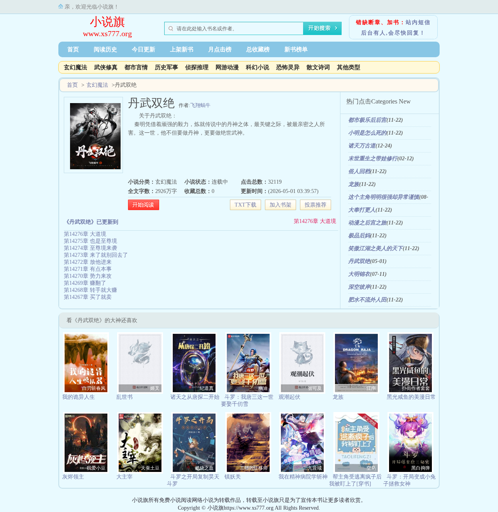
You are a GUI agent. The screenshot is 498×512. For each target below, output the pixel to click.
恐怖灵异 (288, 67)
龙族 (353, 184)
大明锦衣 (359, 274)
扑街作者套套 (416, 388)
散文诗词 (318, 67)
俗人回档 (359, 171)
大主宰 (124, 477)
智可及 (315, 388)
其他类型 (348, 67)
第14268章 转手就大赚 (90, 290)
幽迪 (263, 388)
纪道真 (207, 388)
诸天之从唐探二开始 (194, 397)
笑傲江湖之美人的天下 (375, 248)
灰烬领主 (73, 477)
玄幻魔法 (75, 67)
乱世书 (124, 397)
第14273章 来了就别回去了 (96, 255)
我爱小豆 (96, 468)
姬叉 (155, 388)
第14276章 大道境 (315, 221)
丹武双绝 (359, 261)
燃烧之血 (204, 468)
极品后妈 (359, 235)
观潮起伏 (289, 397)
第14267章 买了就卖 (88, 297)
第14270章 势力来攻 (88, 276)
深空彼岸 (359, 287)
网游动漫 (227, 67)
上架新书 (181, 49)
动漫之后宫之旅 (367, 223)
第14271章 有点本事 (88, 269)
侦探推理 (197, 67)
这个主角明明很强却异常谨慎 (383, 197)
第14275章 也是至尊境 (90, 241)
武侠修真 (105, 67)
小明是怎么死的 (367, 133)
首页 (73, 49)
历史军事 (166, 67)
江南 (371, 388)
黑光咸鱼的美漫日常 (411, 397)
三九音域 (312, 468)
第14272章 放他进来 (88, 262)
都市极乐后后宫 (367, 120)
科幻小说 (257, 67)
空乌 (371, 468)
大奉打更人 (361, 210)
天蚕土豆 (150, 468)
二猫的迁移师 (254, 468)
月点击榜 (219, 49)
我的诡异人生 (78, 397)
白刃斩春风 (93, 388)
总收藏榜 (258, 49)
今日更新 (143, 49)
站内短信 (418, 22)
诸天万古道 (361, 146)
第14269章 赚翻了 (85, 283)
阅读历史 (105, 49)
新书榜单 (296, 49)
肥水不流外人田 (367, 300)
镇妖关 (232, 477)
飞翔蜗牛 (200, 105)
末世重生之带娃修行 (372, 158)
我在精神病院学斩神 (303, 477)
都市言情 (136, 67)
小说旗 (107, 21)
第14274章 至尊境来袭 (90, 248)
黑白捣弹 (420, 468)
